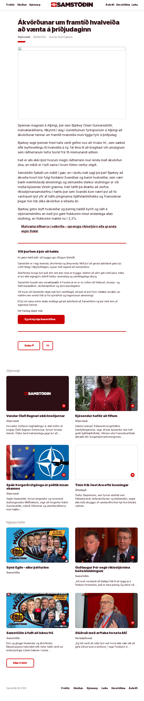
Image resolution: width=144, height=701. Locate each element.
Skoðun (22, 4)
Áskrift (133, 688)
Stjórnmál (24, 37)
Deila (29, 345)
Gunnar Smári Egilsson (61, 37)
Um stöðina (123, 4)
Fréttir (10, 4)
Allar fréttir (20, 663)
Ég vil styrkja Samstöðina (42, 319)
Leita (135, 4)
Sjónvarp (34, 4)
